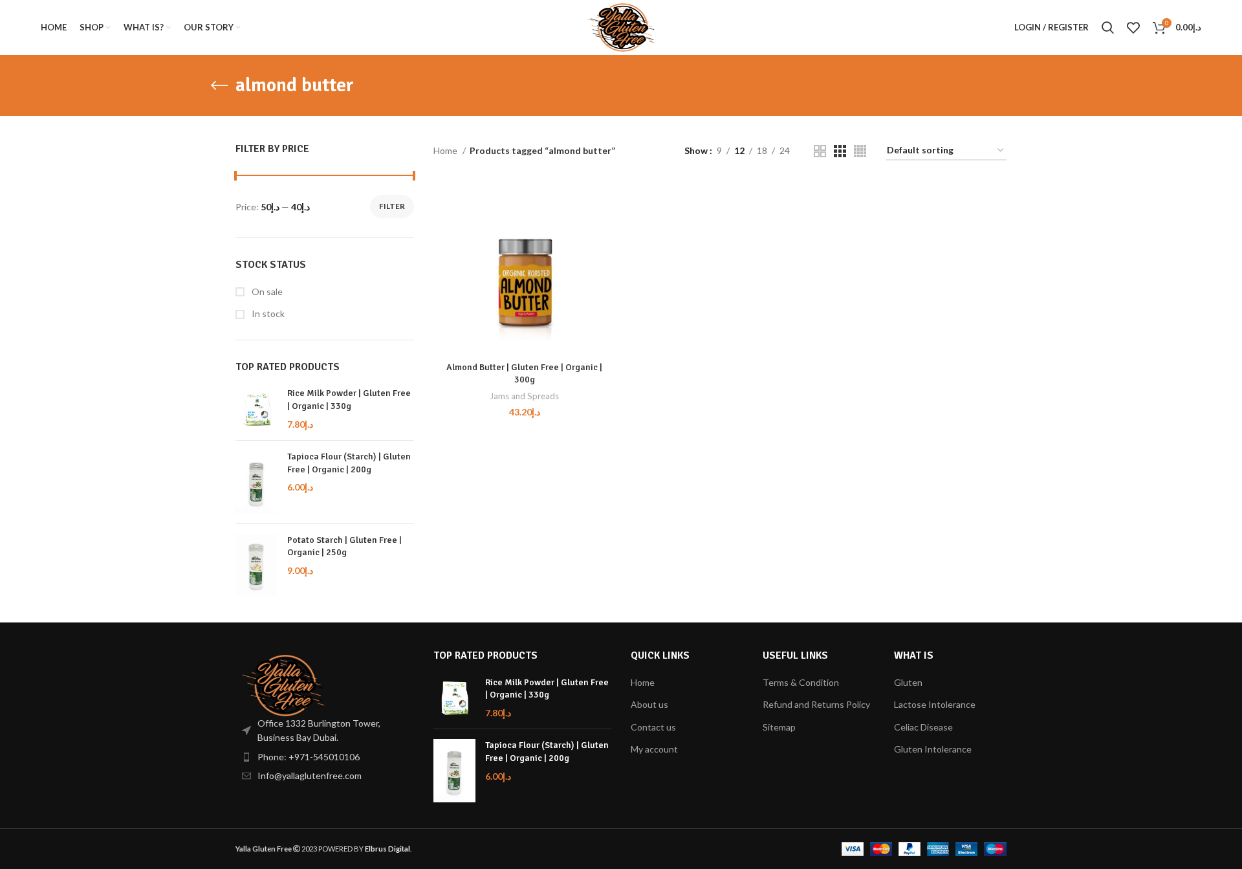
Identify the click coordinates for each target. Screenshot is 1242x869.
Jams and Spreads (524, 396)
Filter (392, 206)
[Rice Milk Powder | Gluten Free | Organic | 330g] (256, 408)
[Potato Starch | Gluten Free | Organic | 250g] (256, 565)
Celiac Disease (923, 726)
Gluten (908, 682)
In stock (267, 313)
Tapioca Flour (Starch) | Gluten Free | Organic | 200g (349, 463)
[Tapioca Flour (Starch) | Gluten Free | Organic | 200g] (256, 482)
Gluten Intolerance (933, 748)
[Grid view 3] (840, 151)
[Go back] (219, 85)
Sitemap (779, 726)
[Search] (1107, 28)
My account (654, 748)
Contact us (653, 726)
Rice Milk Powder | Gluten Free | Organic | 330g (349, 400)
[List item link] (325, 757)
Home (446, 150)
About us (649, 704)
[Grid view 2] (820, 151)
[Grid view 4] (860, 151)
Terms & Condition (801, 682)
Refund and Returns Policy (816, 704)
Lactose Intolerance (934, 704)
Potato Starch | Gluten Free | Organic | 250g (344, 546)
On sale (266, 291)
